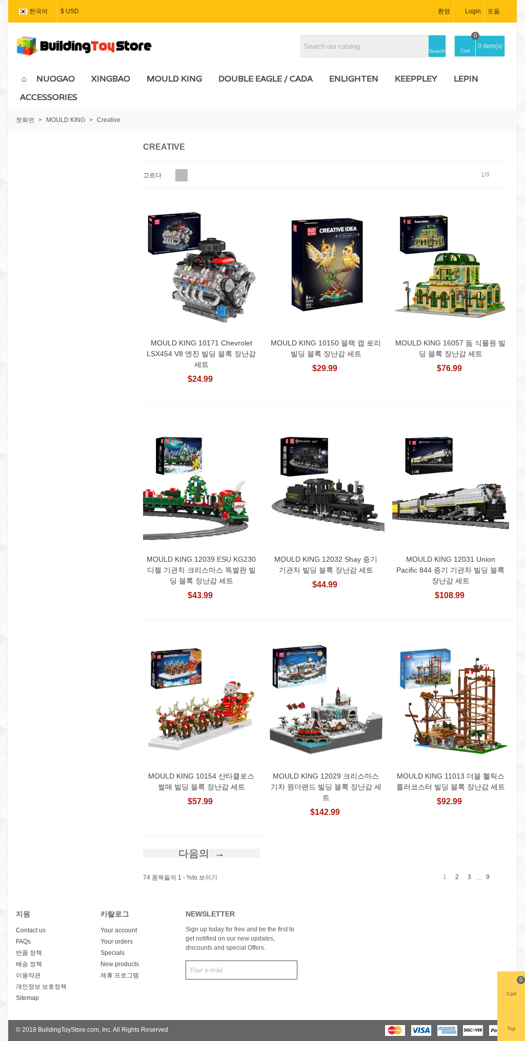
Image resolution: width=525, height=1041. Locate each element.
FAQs (23, 941)
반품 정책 (29, 952)
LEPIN (466, 78)
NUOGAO (55, 78)
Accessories (48, 97)
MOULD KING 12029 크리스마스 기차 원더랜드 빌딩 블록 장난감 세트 (326, 787)
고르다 (153, 175)
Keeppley (416, 78)
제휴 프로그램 (119, 975)
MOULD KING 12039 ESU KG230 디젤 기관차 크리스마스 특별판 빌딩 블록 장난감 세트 (201, 570)
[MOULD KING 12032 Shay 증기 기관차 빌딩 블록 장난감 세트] (326, 482)
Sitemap (27, 998)
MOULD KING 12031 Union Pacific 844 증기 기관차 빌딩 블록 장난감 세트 (450, 570)
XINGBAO (110, 78)
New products (119, 964)
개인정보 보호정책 (41, 986)
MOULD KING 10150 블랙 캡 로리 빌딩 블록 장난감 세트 (326, 348)
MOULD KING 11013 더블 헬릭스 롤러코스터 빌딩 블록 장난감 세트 (450, 781)
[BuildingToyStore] (84, 46)
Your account (118, 930)
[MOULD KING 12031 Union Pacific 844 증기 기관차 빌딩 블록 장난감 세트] (450, 482)
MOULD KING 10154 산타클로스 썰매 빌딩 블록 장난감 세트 (201, 781)
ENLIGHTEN (353, 78)
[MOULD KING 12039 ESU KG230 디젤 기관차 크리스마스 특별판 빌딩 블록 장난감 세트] (201, 482)
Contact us (31, 930)
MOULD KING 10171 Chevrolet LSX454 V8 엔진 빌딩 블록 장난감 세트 (201, 354)
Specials (112, 952)
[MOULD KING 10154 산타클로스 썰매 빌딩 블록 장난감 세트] (201, 699)
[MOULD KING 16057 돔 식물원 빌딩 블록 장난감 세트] (450, 266)
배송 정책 (29, 964)
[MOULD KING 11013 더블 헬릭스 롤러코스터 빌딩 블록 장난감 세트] (450, 699)
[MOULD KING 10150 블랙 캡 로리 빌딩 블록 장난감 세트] (326, 266)
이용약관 (28, 975)
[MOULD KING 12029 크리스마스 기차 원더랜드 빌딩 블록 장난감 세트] (326, 699)
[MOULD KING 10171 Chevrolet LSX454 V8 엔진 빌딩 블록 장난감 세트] (201, 266)
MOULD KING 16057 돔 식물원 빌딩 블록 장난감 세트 (450, 348)
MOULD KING (174, 78)
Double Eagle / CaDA (265, 78)
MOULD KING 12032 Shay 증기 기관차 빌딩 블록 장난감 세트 (325, 564)
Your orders (116, 941)
